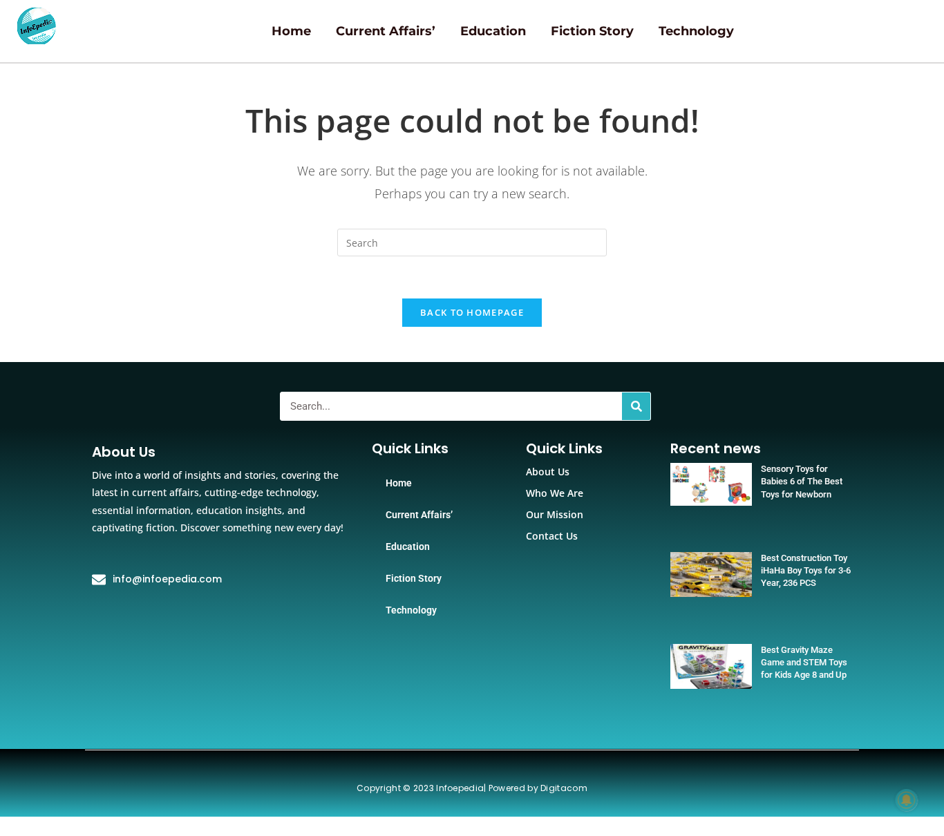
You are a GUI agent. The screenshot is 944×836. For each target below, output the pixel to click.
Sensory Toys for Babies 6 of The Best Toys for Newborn (801, 481)
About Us (547, 471)
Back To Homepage (472, 312)
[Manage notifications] (907, 800)
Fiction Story (592, 31)
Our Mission (554, 514)
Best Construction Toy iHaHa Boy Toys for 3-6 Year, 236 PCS (806, 570)
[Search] (636, 406)
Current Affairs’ (385, 31)
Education (493, 31)
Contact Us (552, 535)
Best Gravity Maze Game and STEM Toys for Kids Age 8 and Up (804, 662)
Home (291, 31)
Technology (696, 31)
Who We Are (554, 493)
